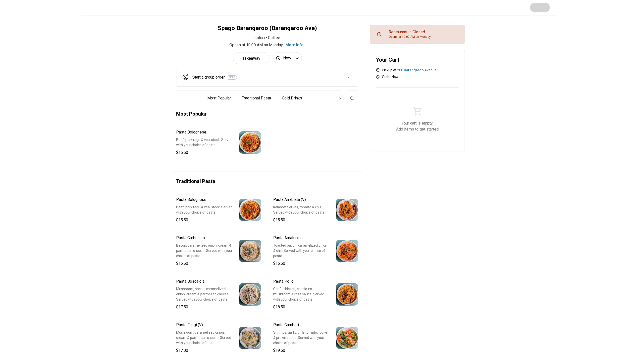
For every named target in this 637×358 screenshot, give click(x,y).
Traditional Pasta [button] (256, 98)
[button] (218, 142)
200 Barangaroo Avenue (416, 70)
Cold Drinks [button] (292, 98)
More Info (294, 45)
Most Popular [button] (219, 98)
